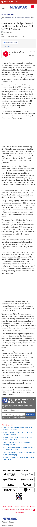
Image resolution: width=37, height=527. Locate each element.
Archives (32, 507)
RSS (27, 507)
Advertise (16, 507)
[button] (32, 6)
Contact (10, 507)
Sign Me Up (30, 415)
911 (15, 17)
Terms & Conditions (24, 509)
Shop (22, 507)
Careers (6, 509)
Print (4, 46)
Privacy (4, 417)
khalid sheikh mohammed (24, 17)
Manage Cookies (19, 512)
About (4, 507)
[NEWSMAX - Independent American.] (18, 7)
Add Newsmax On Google (11, 42)
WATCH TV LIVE (11, 2)
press (7, 19)
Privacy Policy (13, 509)
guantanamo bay (9, 17)
